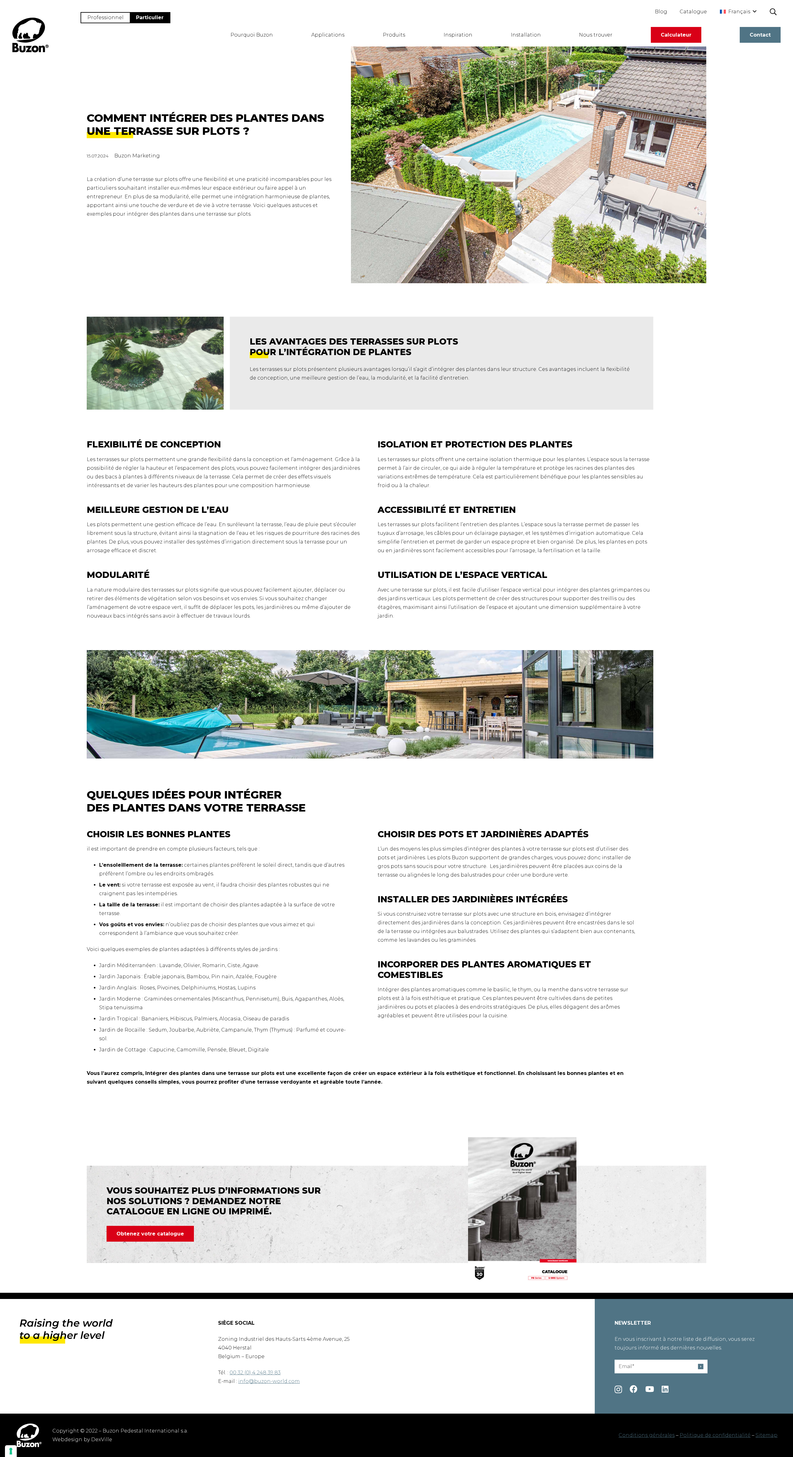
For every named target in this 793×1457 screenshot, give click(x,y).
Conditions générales (647, 1435)
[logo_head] (30, 35)
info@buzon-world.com (269, 1381)
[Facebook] (633, 1389)
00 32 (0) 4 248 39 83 (255, 1373)
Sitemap (767, 1435)
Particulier (150, 17)
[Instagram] (618, 1389)
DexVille (101, 1439)
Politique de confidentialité (715, 1435)
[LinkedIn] (665, 1389)
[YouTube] (649, 1389)
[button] (738, 12)
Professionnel (105, 17)
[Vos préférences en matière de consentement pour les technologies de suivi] (11, 1451)
